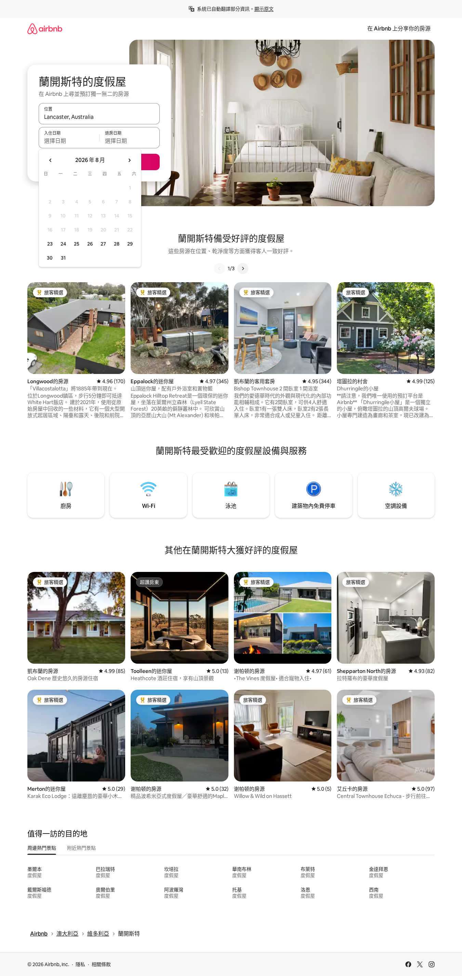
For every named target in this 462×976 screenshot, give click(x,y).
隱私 (80, 964)
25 (76, 244)
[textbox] (69, 141)
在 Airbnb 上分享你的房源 (399, 28)
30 (50, 258)
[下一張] (242, 268)
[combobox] (99, 117)
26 (90, 244)
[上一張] (219, 268)
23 (50, 244)
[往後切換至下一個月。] (129, 160)
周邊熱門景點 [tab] (41, 848)
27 (103, 244)
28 (116, 244)
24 (63, 244)
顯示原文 (264, 9)
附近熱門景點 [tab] (81, 848)
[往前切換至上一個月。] (51, 160)
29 (130, 244)
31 (63, 258)
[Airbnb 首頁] (44, 28)
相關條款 (101, 964)
